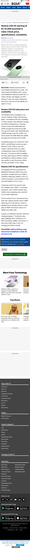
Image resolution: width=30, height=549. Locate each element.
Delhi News (4, 467)
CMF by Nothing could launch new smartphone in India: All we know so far (14, 231)
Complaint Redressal (6, 393)
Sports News (4, 439)
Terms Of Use (13, 527)
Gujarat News (5, 485)
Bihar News (4, 464)
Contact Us (4, 386)
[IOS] (21, 0)
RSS (21, 530)
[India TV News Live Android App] (7, 508)
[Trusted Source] (15, 82)
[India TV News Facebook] (25, 0)
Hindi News (4, 400)
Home (3, 7)
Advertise (3, 391)
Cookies (3, 541)
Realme (4, 249)
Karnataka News (5, 490)
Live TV (3, 403)
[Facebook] (3, 499)
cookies (11, 545)
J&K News (4, 487)
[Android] (23, 0)
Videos (8, 7)
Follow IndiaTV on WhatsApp (14, 254)
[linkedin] (19, 499)
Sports (25, 7)
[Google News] (5, 82)
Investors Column (6, 398)
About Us (3, 389)
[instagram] (11, 499)
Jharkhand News (5, 471)
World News (4, 430)
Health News (4, 448)
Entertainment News (6, 437)
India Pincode (5, 418)
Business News (5, 446)
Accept (20, 545)
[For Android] (7, 518)
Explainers (4, 443)
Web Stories (4, 407)
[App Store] (22, 508)
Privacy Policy (23, 527)
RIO (17, 530)
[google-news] (23, 499)
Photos (3, 432)
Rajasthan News (19, 467)
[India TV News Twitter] (27, 0)
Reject (16, 547)
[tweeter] (7, 499)
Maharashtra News (20, 464)
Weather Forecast (6, 416)
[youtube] (15, 499)
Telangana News (19, 469)
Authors (3, 405)
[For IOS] (22, 518)
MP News (3, 474)
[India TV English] (16, 3)
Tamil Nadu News (6, 478)
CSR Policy (11, 530)
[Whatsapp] (24, 82)
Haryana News (5, 469)
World (19, 7)
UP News (3, 481)
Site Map (5, 527)
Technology (8, 22)
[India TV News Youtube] (28, 0)
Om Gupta (10, 38)
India (14, 7)
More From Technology (15, 272)
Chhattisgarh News (6, 483)
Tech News (4, 441)
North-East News (6, 476)
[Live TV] (27, 4)
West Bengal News (20, 471)
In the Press (4, 396)
